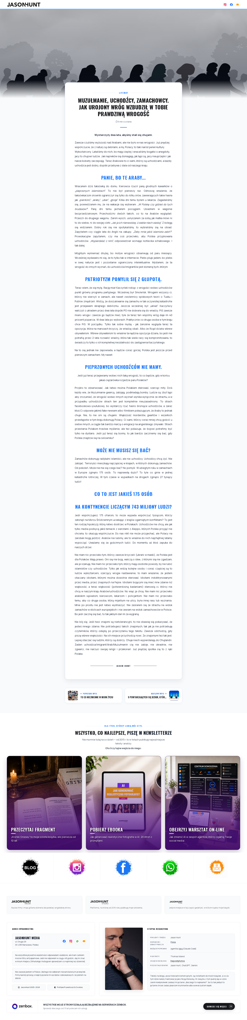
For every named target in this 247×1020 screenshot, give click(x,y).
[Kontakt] (237, 4)
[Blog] (30, 867)
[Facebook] (231, 4)
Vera (181, 948)
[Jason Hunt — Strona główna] (24, 4)
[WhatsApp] (170, 867)
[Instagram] (225, 4)
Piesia (173, 942)
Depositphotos (178, 961)
